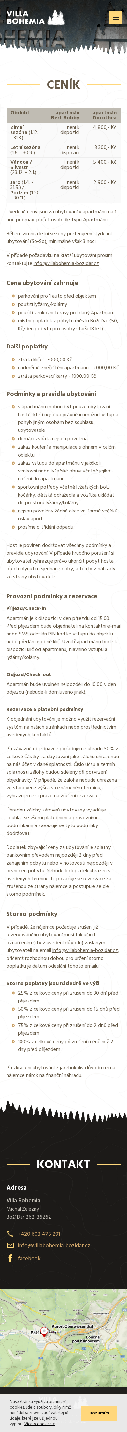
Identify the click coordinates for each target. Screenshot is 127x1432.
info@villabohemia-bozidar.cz (66, 263)
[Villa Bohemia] (36, 12)
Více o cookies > (39, 1424)
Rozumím (99, 1413)
